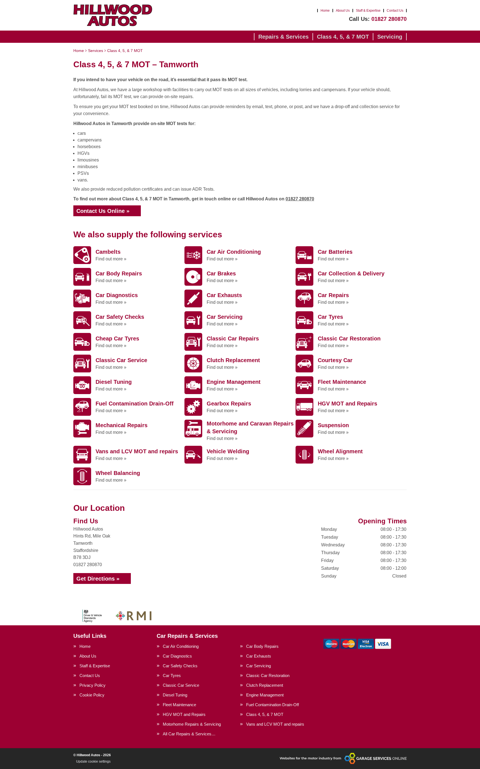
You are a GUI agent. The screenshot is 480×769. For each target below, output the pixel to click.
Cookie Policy (91, 695)
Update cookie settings (93, 761)
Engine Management (265, 695)
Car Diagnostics (177, 656)
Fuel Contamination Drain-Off (272, 705)
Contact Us (395, 11)
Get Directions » (97, 579)
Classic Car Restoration (267, 675)
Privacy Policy (92, 685)
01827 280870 (378, 19)
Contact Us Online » (102, 211)
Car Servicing (258, 666)
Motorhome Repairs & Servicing (192, 724)
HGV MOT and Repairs (184, 714)
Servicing (389, 37)
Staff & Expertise (368, 11)
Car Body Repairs (262, 646)
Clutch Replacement (264, 685)
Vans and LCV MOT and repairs (275, 724)
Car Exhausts (258, 656)
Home (325, 11)
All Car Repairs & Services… (189, 734)
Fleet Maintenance (179, 705)
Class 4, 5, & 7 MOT (343, 37)
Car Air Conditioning (181, 646)
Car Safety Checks (180, 666)
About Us (343, 11)
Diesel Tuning (175, 695)
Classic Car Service (181, 685)
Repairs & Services (283, 37)
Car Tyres (172, 675)
